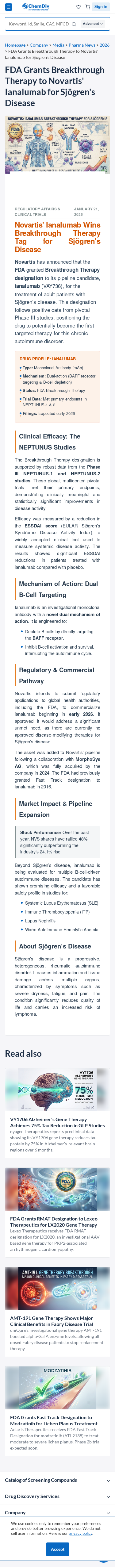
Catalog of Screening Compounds (41, 1480)
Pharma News (82, 45)
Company (39, 45)
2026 (104, 45)
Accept (57, 1549)
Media (58, 45)
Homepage (15, 45)
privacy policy (80, 1533)
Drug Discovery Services (32, 1496)
